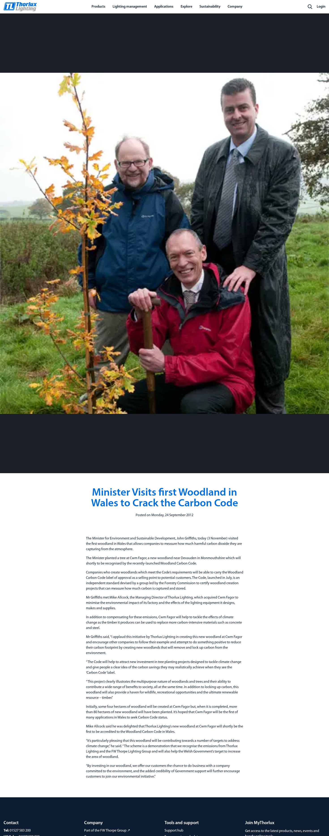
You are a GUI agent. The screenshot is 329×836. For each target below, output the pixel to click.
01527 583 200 (20, 830)
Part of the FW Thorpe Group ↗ (107, 830)
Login (321, 7)
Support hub (173, 830)
